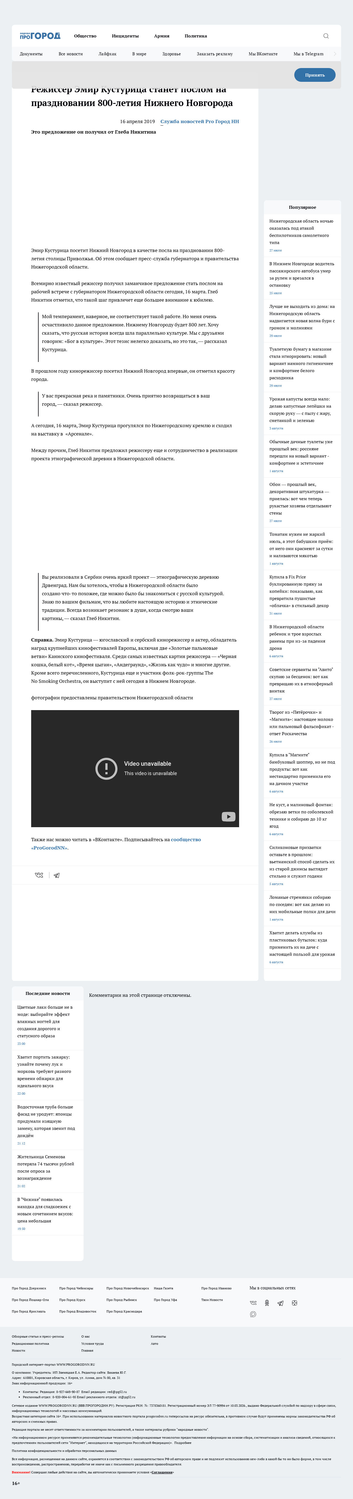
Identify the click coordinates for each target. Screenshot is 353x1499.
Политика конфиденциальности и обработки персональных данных (64, 1451)
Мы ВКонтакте (263, 53)
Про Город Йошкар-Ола (30, 1300)
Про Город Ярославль (29, 1311)
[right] (335, 54)
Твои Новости (212, 1300)
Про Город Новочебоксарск (127, 1288)
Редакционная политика (30, 1343)
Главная (87, 1350)
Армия (161, 36)
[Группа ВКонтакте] (253, 1302)
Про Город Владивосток (77, 1311)
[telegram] (58, 875)
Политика (196, 36)
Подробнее (182, 1443)
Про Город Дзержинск (29, 1288)
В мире (139, 53)
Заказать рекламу (215, 53)
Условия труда (92, 1343)
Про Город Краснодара (124, 1311)
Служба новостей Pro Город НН (200, 121)
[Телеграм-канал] (281, 1302)
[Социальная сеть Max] (253, 1313)
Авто (154, 1343)
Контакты (158, 1336)
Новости (18, 1350)
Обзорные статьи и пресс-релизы (38, 1336)
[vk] (39, 875)
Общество (85, 36)
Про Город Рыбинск (121, 1300)
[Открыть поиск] (325, 35)
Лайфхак (107, 53)
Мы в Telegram (308, 53)
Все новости (71, 53)
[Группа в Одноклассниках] (267, 1302)
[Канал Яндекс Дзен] (294, 1302)
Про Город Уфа (165, 1300)
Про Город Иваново (216, 1288)
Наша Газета (163, 1288)
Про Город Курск (72, 1300)
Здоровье (171, 53)
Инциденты (125, 36)
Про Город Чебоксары (76, 1288)
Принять (315, 75)
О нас (85, 1336)
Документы (31, 53)
